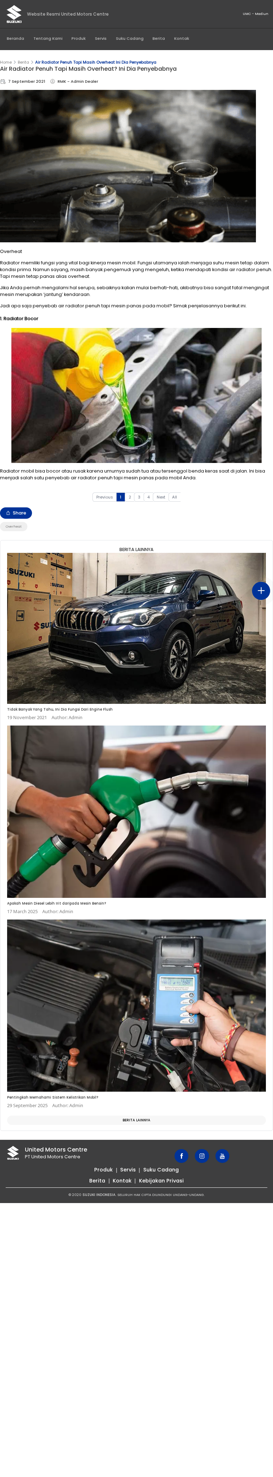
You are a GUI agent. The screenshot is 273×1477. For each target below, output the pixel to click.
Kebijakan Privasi (161, 1180)
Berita (158, 38)
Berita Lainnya (136, 1120)
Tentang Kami (48, 38)
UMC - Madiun (255, 13)
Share (19, 513)
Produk (78, 38)
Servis (101, 38)
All (174, 497)
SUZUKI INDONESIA (99, 1194)
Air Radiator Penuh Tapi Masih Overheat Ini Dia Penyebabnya (95, 62)
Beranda (15, 38)
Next (161, 497)
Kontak (181, 38)
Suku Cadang (130, 38)
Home (6, 62)
